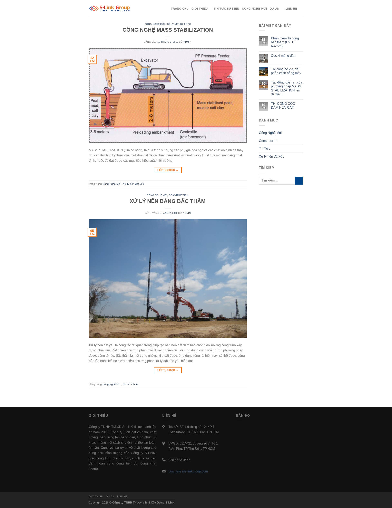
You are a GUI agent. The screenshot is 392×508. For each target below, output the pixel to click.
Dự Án (110, 496)
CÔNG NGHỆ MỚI (254, 8)
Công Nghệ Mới (155, 24)
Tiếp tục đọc (167, 170)
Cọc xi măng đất (282, 55)
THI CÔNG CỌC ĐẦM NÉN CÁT (283, 105)
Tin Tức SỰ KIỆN (226, 8)
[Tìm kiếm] (301, 8)
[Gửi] (299, 181)
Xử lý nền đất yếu (178, 24)
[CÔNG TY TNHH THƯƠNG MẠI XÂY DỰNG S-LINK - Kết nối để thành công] (109, 9)
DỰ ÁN (274, 8)
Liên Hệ (122, 496)
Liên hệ (291, 8)
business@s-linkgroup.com (188, 471)
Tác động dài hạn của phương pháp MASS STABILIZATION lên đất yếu (286, 88)
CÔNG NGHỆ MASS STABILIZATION (167, 30)
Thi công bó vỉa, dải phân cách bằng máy (286, 71)
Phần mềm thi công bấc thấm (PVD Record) (285, 42)
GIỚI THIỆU (200, 8)
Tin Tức (264, 148)
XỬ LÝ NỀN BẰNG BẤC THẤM (168, 201)
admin (188, 42)
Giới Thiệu (96, 496)
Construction (179, 195)
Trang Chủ (180, 8)
